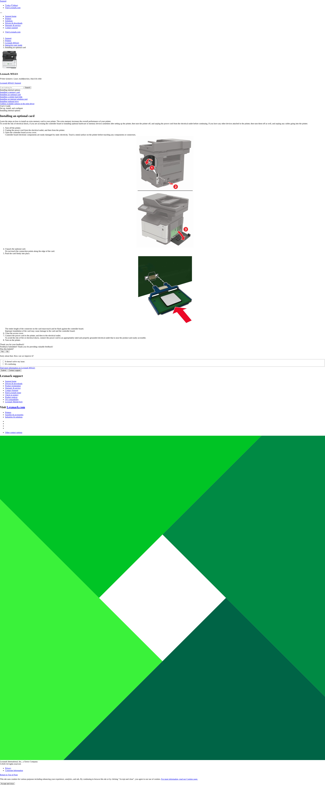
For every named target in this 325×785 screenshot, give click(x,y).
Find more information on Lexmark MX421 (17, 368)
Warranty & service (13, 388)
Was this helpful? (7, 349)
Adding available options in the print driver (17, 104)
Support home (10, 381)
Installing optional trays (9, 101)
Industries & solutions (13, 417)
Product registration (13, 386)
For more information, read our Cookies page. (179, 779)
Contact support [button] (11, 28)
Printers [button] (8, 18)
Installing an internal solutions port (14, 99)
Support (8, 38)
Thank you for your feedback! (12, 344)
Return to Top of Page (9, 775)
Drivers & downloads (13, 383)
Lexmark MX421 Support (10, 83)
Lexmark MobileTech (13, 402)
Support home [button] (10, 16)
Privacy (8, 768)
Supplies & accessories (14, 415)
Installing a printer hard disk (11, 97)
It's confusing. (10, 364)
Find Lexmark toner (13, 393)
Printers (8, 41)
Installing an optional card (10, 95)
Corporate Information (14, 770)
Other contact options (13, 432)
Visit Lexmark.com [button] (12, 8)
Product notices (11, 397)
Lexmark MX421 (12, 43)
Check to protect (11, 395)
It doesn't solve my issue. (15, 361)
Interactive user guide (13, 45)
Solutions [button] (9, 21)
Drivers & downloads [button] (13, 23)
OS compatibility (12, 399)
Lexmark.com (16, 407)
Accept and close (7, 784)
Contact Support (11, 390)
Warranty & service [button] (13, 25)
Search (27, 88)
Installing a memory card (10, 92)
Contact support (14, 370)
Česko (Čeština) (11, 5)
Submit (3, 370)
